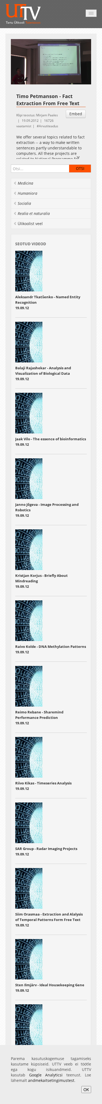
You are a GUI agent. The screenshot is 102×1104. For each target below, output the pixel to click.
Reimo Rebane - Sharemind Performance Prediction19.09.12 (39, 717)
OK (86, 1089)
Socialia (24, 203)
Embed (75, 113)
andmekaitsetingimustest (51, 1080)
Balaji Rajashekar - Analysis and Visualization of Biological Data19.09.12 (43, 373)
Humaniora (27, 193)
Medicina (25, 183)
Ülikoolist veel (30, 223)
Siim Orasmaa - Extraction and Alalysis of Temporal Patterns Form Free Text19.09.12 (49, 920)
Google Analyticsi (46, 1075)
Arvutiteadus (48, 126)
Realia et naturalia (34, 213)
